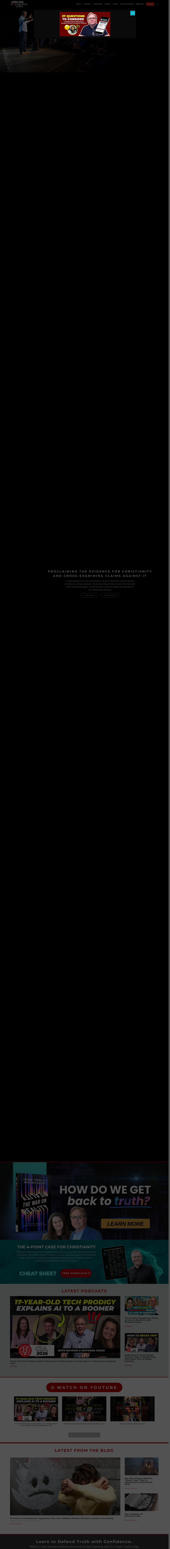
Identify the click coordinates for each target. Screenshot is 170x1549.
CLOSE (132, 13)
